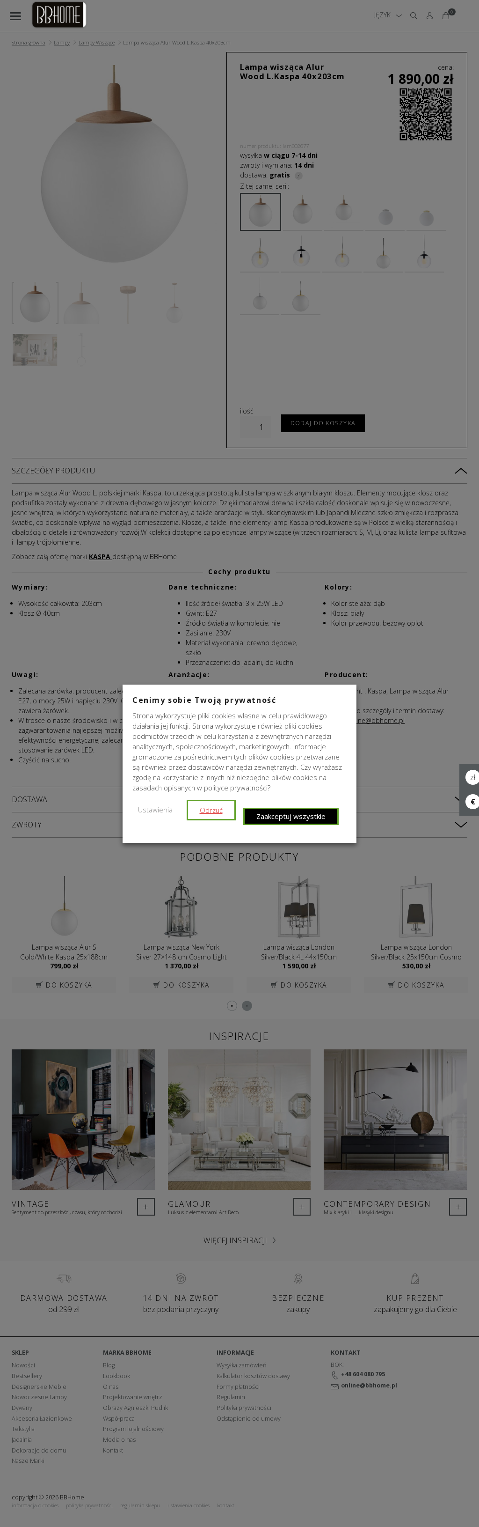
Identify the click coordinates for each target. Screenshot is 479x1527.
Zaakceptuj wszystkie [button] (291, 816)
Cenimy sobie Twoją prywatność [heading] (204, 700)
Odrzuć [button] (211, 810)
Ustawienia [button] (155, 809)
